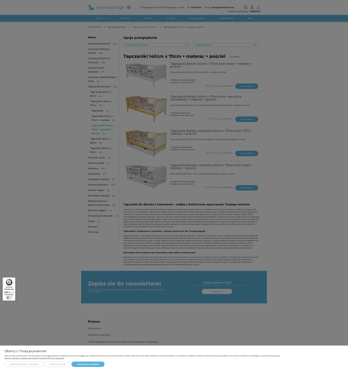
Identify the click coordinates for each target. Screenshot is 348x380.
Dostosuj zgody (58, 364)
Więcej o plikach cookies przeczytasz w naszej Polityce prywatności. (34, 358)
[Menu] (13, 279)
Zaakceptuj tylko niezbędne (24, 364)
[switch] (9, 297)
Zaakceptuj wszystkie (88, 364)
